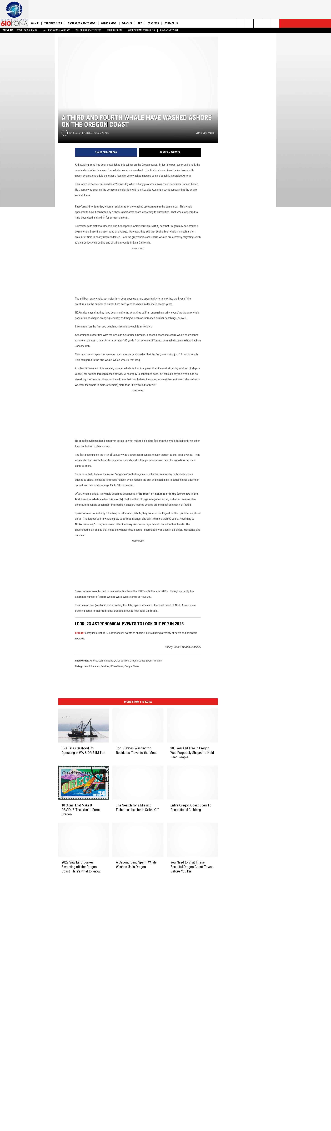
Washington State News (82, 23)
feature (105, 666)
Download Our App (27, 30)
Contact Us (171, 23)
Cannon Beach (106, 660)
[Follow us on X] (275, 23)
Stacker (79, 633)
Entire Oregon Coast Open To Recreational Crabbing (190, 807)
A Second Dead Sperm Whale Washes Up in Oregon (136, 864)
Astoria (93, 660)
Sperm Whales (154, 660)
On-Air (35, 23)
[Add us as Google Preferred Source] (249, 23)
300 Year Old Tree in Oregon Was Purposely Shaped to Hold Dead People (192, 752)
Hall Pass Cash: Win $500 (56, 30)
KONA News (117, 666)
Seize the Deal (114, 30)
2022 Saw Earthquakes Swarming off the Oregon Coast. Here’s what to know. (81, 866)
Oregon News (109, 23)
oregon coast (137, 660)
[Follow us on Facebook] (258, 23)
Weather (127, 23)
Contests (153, 23)
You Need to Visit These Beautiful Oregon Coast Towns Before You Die (191, 866)
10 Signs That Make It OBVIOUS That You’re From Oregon (81, 809)
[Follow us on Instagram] (266, 23)
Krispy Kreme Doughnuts (141, 30)
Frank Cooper (75, 133)
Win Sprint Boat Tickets (88, 30)
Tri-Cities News (53, 23)
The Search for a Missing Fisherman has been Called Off (137, 807)
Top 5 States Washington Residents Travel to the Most (136, 750)
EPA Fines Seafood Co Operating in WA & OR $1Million (83, 750)
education (94, 666)
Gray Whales (122, 660)
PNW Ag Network (169, 30)
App (140, 23)
